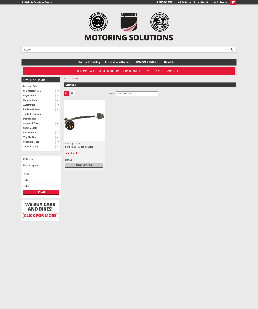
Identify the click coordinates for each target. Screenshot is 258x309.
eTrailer (75, 78)
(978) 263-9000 (165, 2)
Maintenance (29, 118)
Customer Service (145, 62)
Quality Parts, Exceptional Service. (37, 2)
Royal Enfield (29, 95)
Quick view (84, 139)
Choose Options (84, 165)
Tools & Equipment (32, 114)
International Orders (117, 62)
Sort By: (111, 93)
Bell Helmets (29, 132)
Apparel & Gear (31, 123)
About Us (169, 62)
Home (66, 78)
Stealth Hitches (31, 141)
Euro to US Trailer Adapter (79, 147)
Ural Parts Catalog (89, 62)
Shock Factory (30, 146)
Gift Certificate (184, 2)
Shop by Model (30, 100)
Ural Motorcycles (32, 91)
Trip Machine (29, 137)
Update (41, 192)
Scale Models (30, 128)
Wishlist (204, 2)
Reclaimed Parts (31, 109)
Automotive (29, 104)
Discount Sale (30, 86)
